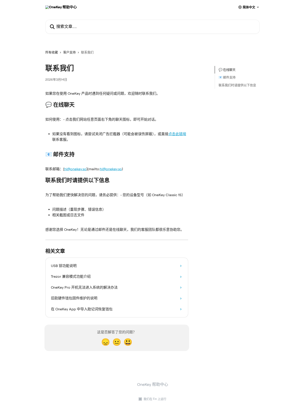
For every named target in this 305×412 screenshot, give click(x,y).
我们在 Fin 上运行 (155, 399)
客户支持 (69, 52)
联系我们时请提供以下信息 (237, 85)
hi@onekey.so (75, 169)
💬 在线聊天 (227, 69)
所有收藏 (51, 52)
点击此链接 (177, 134)
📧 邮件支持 (227, 77)
